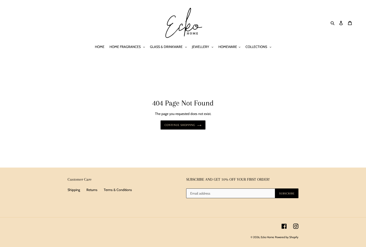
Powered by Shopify (286, 237)
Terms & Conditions (118, 190)
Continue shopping (180, 125)
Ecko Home (267, 237)
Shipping (74, 190)
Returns (91, 190)
